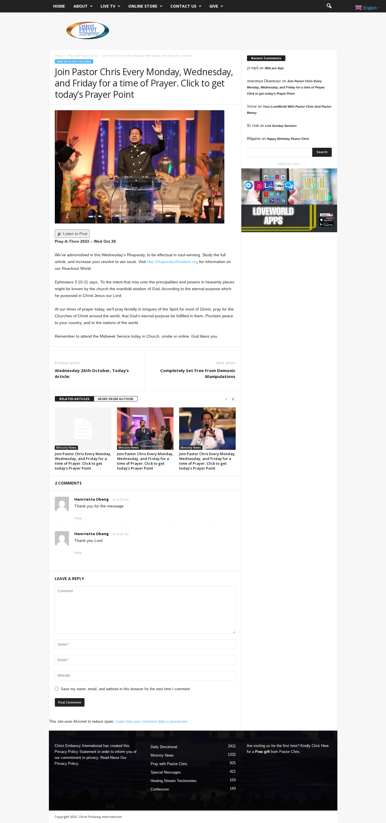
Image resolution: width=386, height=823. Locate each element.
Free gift (262, 752)
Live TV (108, 6)
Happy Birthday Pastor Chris (288, 138)
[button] (329, 6)
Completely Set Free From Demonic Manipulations (197, 373)
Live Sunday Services (281, 125)
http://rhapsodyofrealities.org (172, 261)
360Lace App (274, 68)
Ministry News (66, 447)
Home (59, 6)
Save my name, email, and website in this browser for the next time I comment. (126, 689)
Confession (160, 789)
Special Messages (166, 772)
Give (213, 6)
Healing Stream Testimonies (174, 781)
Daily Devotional (164, 747)
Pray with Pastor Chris (82, 56)
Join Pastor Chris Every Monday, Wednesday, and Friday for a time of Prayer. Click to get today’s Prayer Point (83, 461)
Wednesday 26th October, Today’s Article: (92, 373)
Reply (78, 518)
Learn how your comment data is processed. (152, 721)
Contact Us (183, 6)
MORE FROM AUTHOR (115, 399)
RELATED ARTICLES (74, 399)
